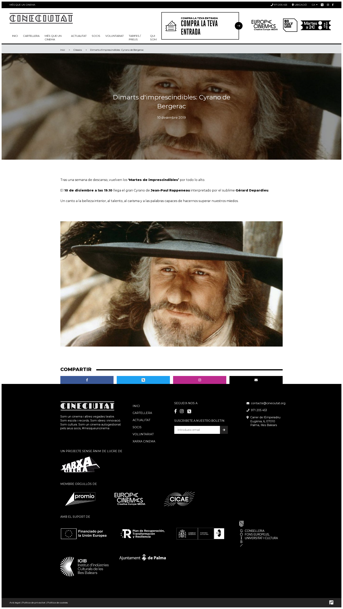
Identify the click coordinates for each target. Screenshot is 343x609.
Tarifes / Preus (135, 37)
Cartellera (31, 35)
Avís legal (15, 602)
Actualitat (79, 35)
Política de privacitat (33, 602)
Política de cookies (57, 602)
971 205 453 (280, 4)
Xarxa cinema (144, 441)
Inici (15, 35)
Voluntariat (114, 35)
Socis (137, 427)
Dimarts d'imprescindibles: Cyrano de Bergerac (117, 49)
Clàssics (77, 49)
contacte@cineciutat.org (268, 403)
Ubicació (301, 4)
